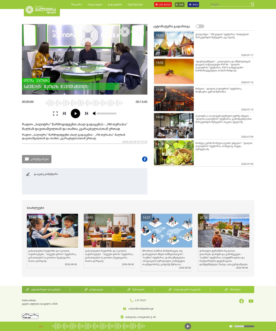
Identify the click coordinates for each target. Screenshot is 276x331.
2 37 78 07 (140, 300)
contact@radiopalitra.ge (141, 308)
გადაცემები (115, 4)
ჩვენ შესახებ (135, 4)
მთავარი (76, 4)
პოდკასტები (94, 4)
